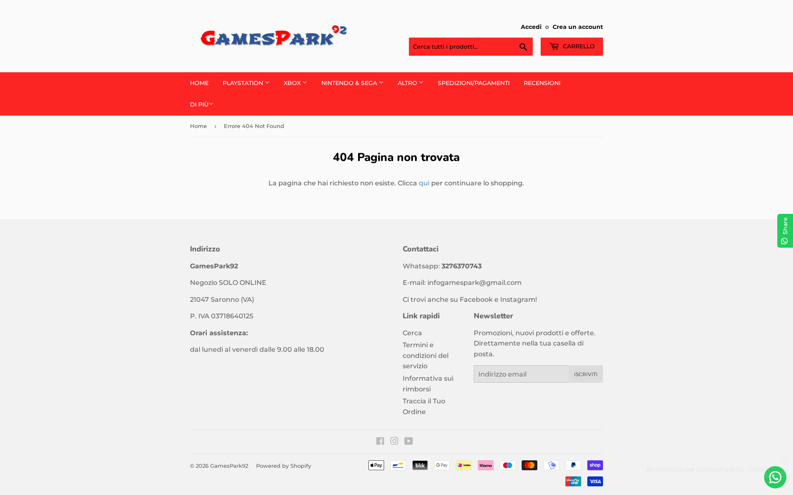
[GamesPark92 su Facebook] (380, 442)
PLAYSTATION (244, 83)
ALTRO (408, 83)
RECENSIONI (542, 83)
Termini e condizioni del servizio (426, 355)
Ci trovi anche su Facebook (448, 299)
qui (424, 183)
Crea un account (578, 27)
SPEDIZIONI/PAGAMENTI (474, 83)
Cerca (412, 333)
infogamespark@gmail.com (474, 283)
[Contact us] (775, 477)
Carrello (578, 46)
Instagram (517, 299)
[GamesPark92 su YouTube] (408, 442)
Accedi (531, 27)
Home (199, 83)
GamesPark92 (229, 465)
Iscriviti (586, 374)
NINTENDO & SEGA (350, 83)
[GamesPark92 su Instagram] (394, 442)
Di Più (199, 104)
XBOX (293, 83)
